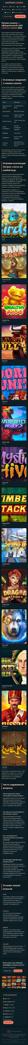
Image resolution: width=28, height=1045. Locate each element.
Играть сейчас (8, 1022)
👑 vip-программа (16, 9)
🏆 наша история (6, 9)
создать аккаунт (20, 16)
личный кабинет (8, 16)
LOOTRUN (14, 2)
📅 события (8, 12)
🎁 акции (5, 6)
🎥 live (24, 9)
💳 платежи (12, 6)
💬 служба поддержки (17, 12)
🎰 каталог (21, 6)
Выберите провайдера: (9, 967)
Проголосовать (18, 970)
